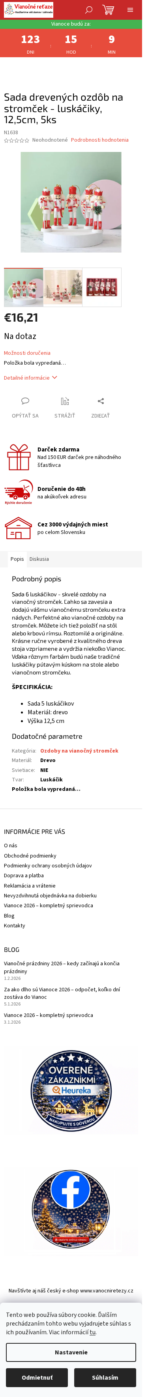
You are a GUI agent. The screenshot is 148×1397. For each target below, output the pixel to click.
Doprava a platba (24, 876)
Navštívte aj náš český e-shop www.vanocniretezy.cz (71, 1291)
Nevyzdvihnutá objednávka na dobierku (50, 896)
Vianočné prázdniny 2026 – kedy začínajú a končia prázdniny (62, 967)
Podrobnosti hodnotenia (100, 140)
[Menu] (130, 10)
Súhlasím (105, 1377)
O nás (10, 846)
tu (93, 1332)
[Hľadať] (89, 10)
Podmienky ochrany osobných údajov (48, 866)
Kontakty (14, 926)
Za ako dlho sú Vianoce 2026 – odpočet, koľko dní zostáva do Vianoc (62, 993)
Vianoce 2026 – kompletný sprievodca (48, 906)
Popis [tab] (17, 559)
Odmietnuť (37, 1377)
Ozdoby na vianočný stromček (79, 751)
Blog (9, 916)
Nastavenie (71, 1352)
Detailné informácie (27, 378)
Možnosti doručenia (27, 353)
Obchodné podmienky (30, 856)
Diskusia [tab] (39, 559)
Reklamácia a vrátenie (30, 886)
